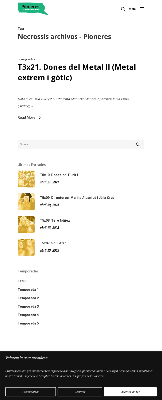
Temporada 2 (28, 298)
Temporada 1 (28, 290)
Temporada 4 (28, 315)
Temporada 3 (28, 59)
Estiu (22, 281)
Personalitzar (30, 392)
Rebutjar (79, 392)
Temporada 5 (28, 323)
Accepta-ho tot (130, 392)
